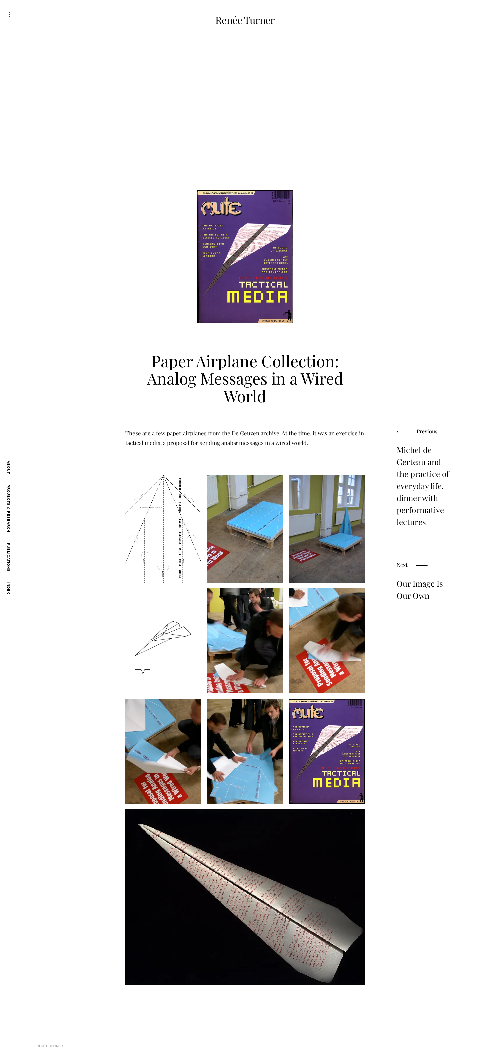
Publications (8, 557)
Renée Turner (244, 20)
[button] (163, 529)
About (8, 467)
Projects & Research (8, 508)
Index (8, 588)
